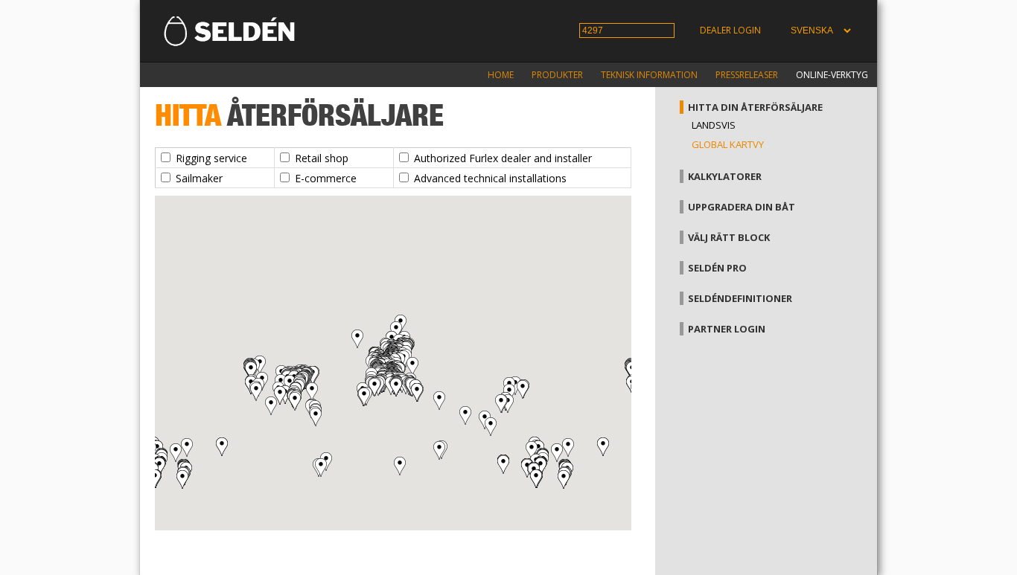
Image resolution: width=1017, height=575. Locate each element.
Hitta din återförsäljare (755, 107)
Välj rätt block (729, 237)
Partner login (726, 328)
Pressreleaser (746, 74)
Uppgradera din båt (741, 206)
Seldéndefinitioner (740, 298)
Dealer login (730, 30)
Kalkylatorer (725, 176)
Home (501, 74)
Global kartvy (728, 144)
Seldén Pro (717, 267)
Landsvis (714, 125)
